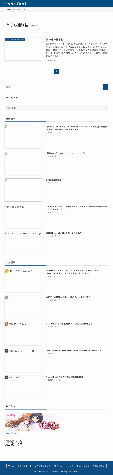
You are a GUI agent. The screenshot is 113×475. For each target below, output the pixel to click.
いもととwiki (12, 433)
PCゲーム (58, 465)
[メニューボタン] (109, 3)
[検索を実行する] (105, 87)
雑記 (79, 465)
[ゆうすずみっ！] (14, 3)
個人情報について (42, 465)
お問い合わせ (99, 465)
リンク (87, 465)
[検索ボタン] (102, 3)
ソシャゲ (69, 465)
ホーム (11, 465)
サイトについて (24, 465)
